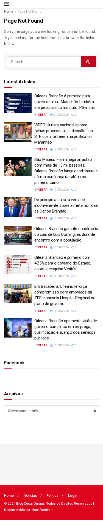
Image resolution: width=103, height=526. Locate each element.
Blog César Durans (30, 503)
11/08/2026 (61, 345)
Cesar (43, 114)
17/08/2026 (61, 189)
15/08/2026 (61, 218)
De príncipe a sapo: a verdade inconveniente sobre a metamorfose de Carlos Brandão (66, 205)
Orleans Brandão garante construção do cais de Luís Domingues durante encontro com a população (66, 234)
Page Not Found (29, 11)
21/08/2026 (61, 114)
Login (72, 495)
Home (8, 11)
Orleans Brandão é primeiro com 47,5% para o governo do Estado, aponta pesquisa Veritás (62, 263)
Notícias (30, 495)
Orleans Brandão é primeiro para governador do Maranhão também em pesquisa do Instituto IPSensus (64, 102)
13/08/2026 (61, 310)
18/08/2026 (61, 149)
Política (52, 495)
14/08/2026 (61, 276)
